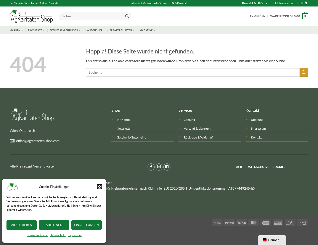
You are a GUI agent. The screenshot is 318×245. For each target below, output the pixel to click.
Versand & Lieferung (197, 128)
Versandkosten (44, 166)
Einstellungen (86, 225)
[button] (99, 186)
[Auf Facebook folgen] (298, 3)
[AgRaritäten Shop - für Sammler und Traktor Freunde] (31, 16)
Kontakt (256, 137)
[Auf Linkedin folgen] (306, 3)
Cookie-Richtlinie (37, 235)
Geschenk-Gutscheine (131, 137)
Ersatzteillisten (121, 30)
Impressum (75, 235)
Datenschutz (58, 235)
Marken (15, 30)
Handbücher (93, 30)
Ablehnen (54, 225)
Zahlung (189, 119)
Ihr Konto (123, 119)
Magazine (146, 30)
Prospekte (35, 30)
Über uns (257, 119)
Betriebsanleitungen (64, 30)
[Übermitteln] (127, 16)
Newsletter (124, 128)
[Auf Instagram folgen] (302, 3)
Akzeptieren (21, 225)
